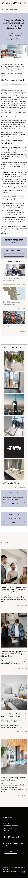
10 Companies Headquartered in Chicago (14, 327)
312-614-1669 (6, 823)
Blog (7, 9)
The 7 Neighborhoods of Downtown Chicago (11, 303)
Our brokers (14, 154)
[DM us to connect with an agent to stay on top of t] (14, 447)
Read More (21, 284)
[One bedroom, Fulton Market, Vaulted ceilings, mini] (14, 426)
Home (3, 9)
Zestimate (14, 105)
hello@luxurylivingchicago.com (11, 825)
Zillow (3, 90)
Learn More (14, 503)
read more (22, 606)
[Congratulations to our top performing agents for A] (14, 404)
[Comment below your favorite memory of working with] (14, 361)
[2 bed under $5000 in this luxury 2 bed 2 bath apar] (14, 382)
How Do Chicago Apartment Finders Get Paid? (13, 280)
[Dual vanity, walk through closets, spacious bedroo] (14, 469)
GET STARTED (10, 852)
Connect (14, 522)
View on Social (19, 487)
